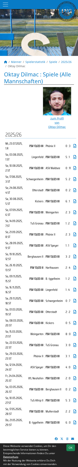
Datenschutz (10, 457)
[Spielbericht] (74, 146)
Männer (16, 62)
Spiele (53, 62)
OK (71, 448)
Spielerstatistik (35, 62)
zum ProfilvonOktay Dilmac (57, 122)
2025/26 (66, 62)
